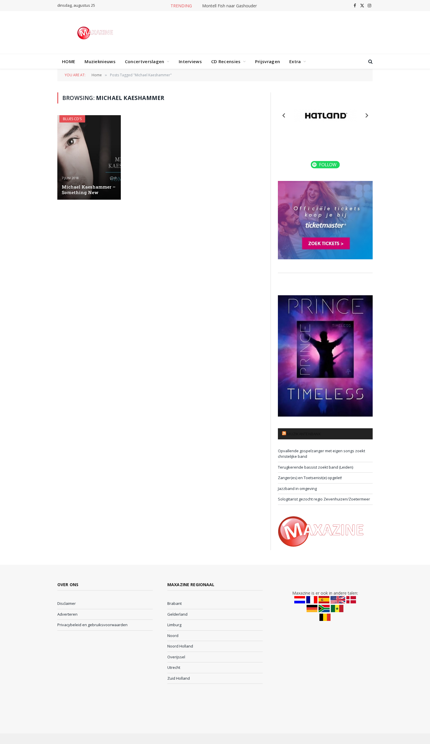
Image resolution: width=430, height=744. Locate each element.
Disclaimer (66, 603)
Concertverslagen (144, 61)
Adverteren (67, 614)
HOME (68, 61)
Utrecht (173, 667)
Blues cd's (72, 118)
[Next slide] (366, 115)
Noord (172, 635)
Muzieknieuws (100, 61)
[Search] (370, 61)
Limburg (174, 624)
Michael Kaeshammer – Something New (89, 189)
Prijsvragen (267, 61)
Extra (295, 61)
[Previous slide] (284, 115)
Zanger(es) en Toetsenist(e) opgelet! (310, 477)
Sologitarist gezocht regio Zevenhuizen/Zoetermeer (324, 499)
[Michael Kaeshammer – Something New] (89, 157)
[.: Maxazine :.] (95, 32)
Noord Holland (180, 646)
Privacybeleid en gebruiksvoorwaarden (92, 624)
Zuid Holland (178, 678)
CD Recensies (226, 61)
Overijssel (176, 657)
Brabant (174, 603)
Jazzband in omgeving (297, 488)
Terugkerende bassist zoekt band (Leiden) (315, 467)
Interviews (190, 61)
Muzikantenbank (304, 433)
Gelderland (177, 614)
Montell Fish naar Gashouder (229, 5)
